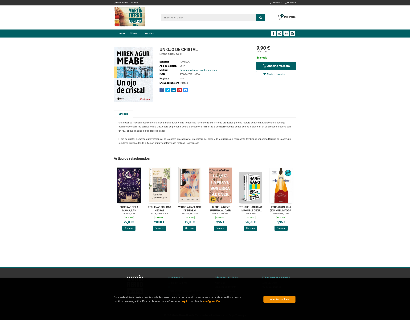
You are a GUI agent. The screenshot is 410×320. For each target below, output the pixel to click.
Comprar (128, 228)
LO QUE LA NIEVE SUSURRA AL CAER (220, 209)
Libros (134, 33)
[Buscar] (260, 17)
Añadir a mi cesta (278, 66)
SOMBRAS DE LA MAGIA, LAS (129, 209)
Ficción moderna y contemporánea (198, 70)
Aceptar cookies (279, 299)
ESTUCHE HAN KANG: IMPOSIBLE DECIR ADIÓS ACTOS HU (251, 209)
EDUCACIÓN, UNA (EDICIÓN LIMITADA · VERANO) (281, 209)
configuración (211, 301)
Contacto (134, 3)
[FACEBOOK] (273, 33)
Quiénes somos (121, 3)
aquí (184, 301)
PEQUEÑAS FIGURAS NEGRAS (159, 209)
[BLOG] (292, 33)
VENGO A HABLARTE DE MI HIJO (189, 209)
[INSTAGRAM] (286, 33)
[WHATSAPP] (279, 33)
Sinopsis (123, 113)
